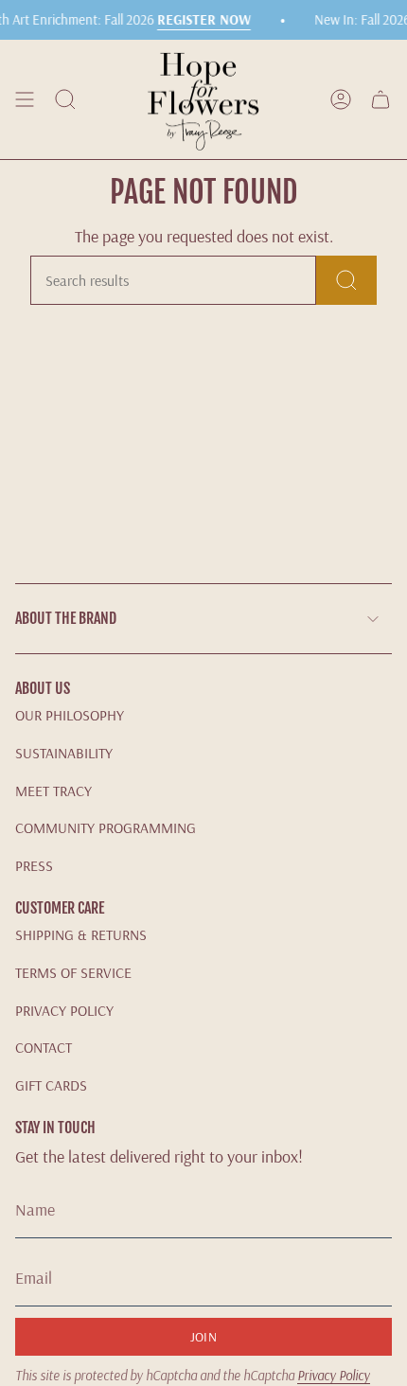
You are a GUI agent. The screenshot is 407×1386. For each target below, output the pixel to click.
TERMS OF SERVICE (73, 972)
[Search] (346, 280)
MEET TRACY (53, 790)
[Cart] (380, 99)
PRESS (34, 865)
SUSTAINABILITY (64, 752)
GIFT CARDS (51, 1084)
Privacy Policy (333, 1375)
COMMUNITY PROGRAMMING (105, 827)
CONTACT (43, 1047)
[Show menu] (25, 99)
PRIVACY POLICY (64, 1010)
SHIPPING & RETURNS (81, 934)
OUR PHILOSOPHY (69, 714)
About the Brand (65, 618)
